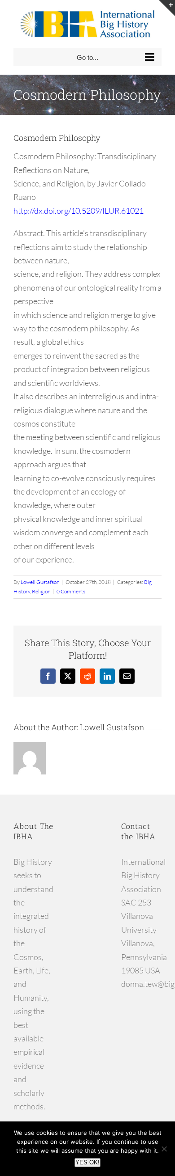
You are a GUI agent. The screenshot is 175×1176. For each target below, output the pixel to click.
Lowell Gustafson (40, 582)
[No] (163, 1148)
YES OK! (87, 1162)
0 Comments (71, 591)
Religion (41, 591)
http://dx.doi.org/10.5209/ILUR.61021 (78, 211)
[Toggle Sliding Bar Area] (167, 8)
